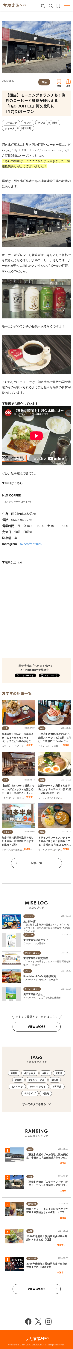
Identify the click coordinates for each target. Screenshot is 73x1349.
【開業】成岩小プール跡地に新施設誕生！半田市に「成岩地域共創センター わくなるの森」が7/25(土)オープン (47, 1157)
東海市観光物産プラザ (35, 940)
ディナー (13, 798)
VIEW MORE (36, 1027)
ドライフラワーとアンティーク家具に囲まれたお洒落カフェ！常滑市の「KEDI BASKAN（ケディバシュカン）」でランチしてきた (54, 844)
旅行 (13, 849)
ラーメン (42, 798)
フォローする (50, 675)
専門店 (58, 1086)
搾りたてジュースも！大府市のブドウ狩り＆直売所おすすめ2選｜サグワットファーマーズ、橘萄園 (47, 1212)
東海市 (60, 1245)
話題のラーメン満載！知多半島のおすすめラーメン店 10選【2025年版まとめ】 (54, 789)
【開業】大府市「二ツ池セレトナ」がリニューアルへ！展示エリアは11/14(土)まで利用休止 (47, 1185)
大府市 (63, 1190)
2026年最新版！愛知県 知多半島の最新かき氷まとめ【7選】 (46, 1238)
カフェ (5, 746)
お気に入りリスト (58, 5)
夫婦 (61, 746)
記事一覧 (36, 863)
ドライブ (6, 849)
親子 (46, 1073)
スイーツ (13, 746)
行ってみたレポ (24, 746)
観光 (17, 849)
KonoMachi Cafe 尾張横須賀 (39, 976)
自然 (55, 1079)
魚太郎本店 (29, 921)
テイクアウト (60, 849)
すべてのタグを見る (34, 1104)
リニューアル (37, 1079)
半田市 (29, 745)
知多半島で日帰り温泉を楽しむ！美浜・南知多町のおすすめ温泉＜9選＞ (18, 841)
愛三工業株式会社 (33, 994)
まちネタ (51, 798)
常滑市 (66, 745)
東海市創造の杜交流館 (35, 958)
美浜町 (27, 848)
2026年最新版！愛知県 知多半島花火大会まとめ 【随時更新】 (46, 1265)
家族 (19, 1079)
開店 (56, 746)
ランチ (5, 798)
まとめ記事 (61, 798)
